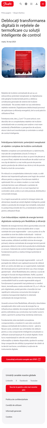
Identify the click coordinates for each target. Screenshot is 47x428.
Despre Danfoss (19, 13)
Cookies (9, 417)
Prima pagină (6, 13)
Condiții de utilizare (13, 405)
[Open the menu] (43, 4)
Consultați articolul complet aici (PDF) (21, 359)
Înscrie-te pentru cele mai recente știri (23, 388)
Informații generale (13, 411)
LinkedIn (9, 380)
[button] (31, 4)
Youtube (33, 380)
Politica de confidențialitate (17, 399)
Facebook (24, 380)
